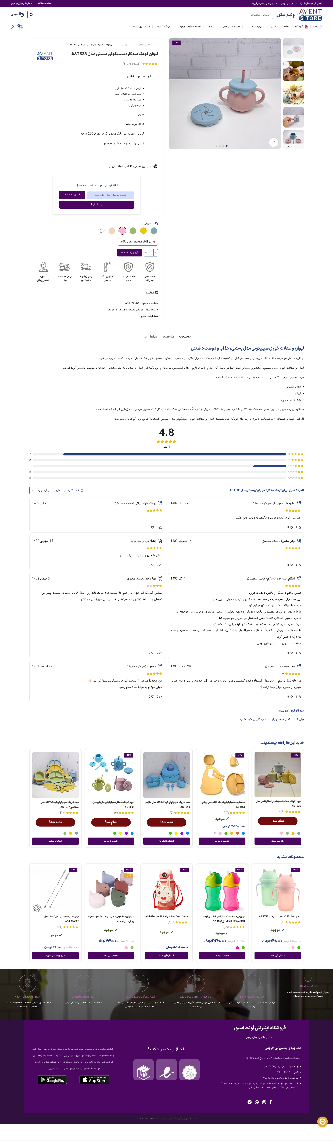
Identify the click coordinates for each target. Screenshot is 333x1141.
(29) (226, 927)
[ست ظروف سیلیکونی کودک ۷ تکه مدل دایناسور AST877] (55, 775)
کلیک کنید (268, 1066)
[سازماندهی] (189, 1073)
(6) (116, 813)
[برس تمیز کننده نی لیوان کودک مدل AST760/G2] (55, 889)
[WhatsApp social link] (256, 1102)
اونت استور (146, 316)
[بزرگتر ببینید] (273, 142)
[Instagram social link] (264, 1102)
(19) (281, 811)
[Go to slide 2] (223, 146)
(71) (59, 927)
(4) (282, 922)
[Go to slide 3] (220, 146)
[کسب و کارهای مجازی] (143, 1073)
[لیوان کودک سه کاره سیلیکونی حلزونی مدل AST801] (111, 775)
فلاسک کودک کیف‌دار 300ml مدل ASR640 (166, 917)
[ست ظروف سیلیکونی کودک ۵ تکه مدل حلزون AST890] (166, 775)
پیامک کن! (96, 205)
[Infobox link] (150, 272)
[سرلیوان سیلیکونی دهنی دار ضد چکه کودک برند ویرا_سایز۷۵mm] (111, 889)
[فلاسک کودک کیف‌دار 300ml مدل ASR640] (166, 889)
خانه (156, 44)
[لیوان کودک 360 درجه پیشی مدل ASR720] (278, 889)
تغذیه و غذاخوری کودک (141, 44)
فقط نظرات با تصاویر (67, 490)
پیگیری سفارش (44, 3)
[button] (299, 147)
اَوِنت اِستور (286, 15)
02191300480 (283, 1072)
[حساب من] (12, 26)
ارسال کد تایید (72, 195)
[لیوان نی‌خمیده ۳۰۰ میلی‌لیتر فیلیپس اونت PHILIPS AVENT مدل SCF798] (222, 889)
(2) (171, 813)
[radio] (154, 231)
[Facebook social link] (271, 1102)
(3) (60, 813)
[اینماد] (166, 1073)
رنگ (155, 223)
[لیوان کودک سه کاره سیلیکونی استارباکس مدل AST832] (278, 774)
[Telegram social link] (249, 1102)
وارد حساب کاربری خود (261, 719)
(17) (226, 813)
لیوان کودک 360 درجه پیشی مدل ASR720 (280, 917)
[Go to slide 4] (216, 146)
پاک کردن (101, 231)
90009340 (268, 1078)
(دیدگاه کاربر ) (131, 64)
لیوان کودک (123, 44)
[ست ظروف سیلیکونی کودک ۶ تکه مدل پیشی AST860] (222, 775)
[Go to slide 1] (227, 146)
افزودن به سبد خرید (130, 252)
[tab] (185, 335)
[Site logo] (310, 15)
